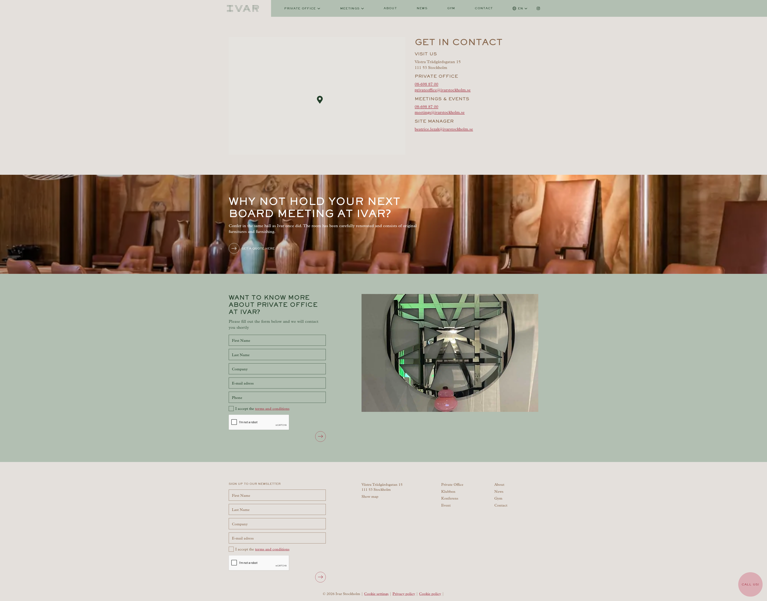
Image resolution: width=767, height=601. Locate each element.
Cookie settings (376, 594)
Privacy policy (403, 594)
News (422, 8)
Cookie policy (430, 594)
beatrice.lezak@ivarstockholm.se (444, 129)
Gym (451, 8)
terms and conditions (272, 408)
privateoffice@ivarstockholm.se (443, 89)
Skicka (320, 436)
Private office (300, 8)
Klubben (448, 491)
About (390, 8)
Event (446, 505)
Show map (370, 496)
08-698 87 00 (426, 84)
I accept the (262, 408)
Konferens (449, 498)
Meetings (350, 8)
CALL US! (750, 584)
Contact (484, 8)
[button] (320, 100)
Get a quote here (258, 248)
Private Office (452, 484)
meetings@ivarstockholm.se (440, 112)
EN (520, 8)
